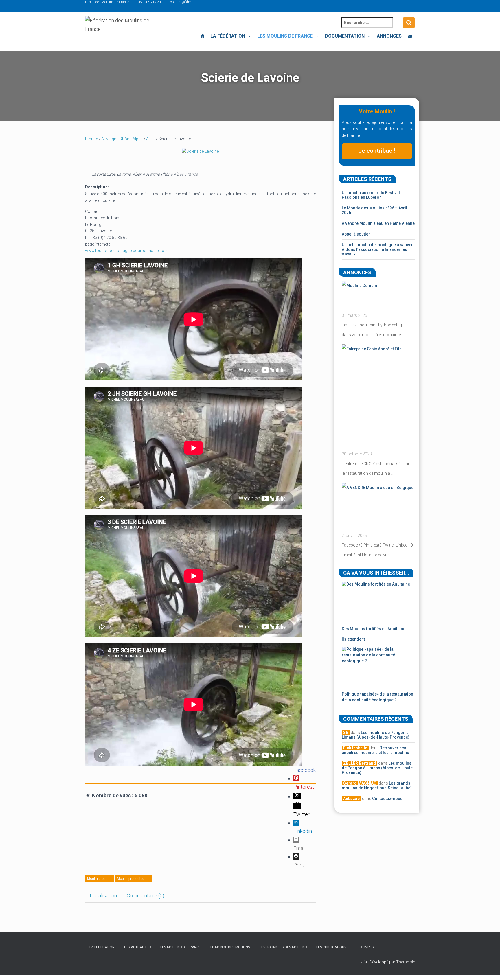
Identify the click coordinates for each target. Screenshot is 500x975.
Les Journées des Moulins (283, 947)
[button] (248, 36)
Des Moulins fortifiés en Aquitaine (373, 628)
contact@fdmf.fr (183, 2)
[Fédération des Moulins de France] (119, 30)
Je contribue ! (377, 150)
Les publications (331, 947)
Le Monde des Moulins (230, 947)
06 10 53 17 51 (149, 2)
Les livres (365, 947)
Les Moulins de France (285, 36)
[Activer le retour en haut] (488, 963)
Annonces (389, 36)
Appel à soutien (356, 234)
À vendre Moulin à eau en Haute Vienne (378, 223)
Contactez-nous (387, 798)
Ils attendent (353, 639)
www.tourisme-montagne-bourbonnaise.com (126, 250)
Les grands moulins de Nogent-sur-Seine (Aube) (377, 785)
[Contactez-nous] (410, 36)
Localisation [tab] (103, 896)
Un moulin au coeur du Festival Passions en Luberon (371, 195)
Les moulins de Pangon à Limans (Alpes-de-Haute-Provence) (375, 734)
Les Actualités (137, 947)
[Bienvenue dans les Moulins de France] (202, 36)
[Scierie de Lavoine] (200, 151)
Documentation (345, 36)
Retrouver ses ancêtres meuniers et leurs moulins (375, 750)
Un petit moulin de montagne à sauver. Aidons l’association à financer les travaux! (378, 249)
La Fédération (227, 36)
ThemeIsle (405, 962)
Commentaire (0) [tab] (145, 896)
